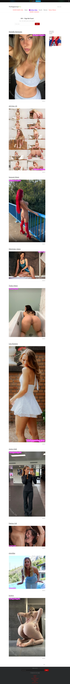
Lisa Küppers (13, 344)
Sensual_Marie (14, 177)
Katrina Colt (13, 523)
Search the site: (35, 668)
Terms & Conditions (35, 678)
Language (38, 672)
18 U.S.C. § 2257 (35, 682)
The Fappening (51, 32)
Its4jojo (11, 596)
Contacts (35, 675)
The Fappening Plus (32, 672)
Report (35, 676)
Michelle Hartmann (15, 32)
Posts (36, 672)
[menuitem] (18, 10)
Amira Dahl (13, 449)
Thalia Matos (13, 286)
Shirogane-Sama (15, 249)
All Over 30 (13, 106)
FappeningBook (51, 31)
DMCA (35, 681)
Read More (43, 280)
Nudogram (50, 33)
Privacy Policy (35, 679)
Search (37, 23)
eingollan (12, 553)
